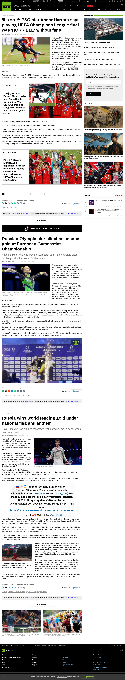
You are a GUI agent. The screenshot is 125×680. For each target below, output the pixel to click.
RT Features (73, 10)
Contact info (96, 665)
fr (17, 645)
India (57, 10)
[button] (42, 361)
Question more (22, 6)
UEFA (17, 208)
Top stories (88, 16)
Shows (111, 10)
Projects (119, 10)
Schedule (65, 662)
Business (49, 10)
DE (14, 1)
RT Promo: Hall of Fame (100, 662)
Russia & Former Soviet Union (23, 10)
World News (39, 10)
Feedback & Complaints (100, 667)
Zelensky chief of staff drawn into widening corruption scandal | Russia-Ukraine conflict (61, 6)
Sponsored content (67, 665)
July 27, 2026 (57, 515)
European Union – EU (16, 395)
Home (4, 15)
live (90, 5)
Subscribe (93, 94)
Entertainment (102, 10)
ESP (7, 1)
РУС (11, 1)
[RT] (36, 1)
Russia (28, 395)
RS (20, 1)
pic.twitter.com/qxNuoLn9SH (56, 510)
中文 (23, 1)
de (14, 645)
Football (25, 194)
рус (11, 645)
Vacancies (96, 669)
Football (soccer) (8, 208)
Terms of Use (97, 655)
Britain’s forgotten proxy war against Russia (100, 130)
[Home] (6, 6)
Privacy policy (97, 657)
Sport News (10, 15)
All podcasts (119, 195)
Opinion (91, 10)
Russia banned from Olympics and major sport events (27, 592)
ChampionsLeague (12, 194)
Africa (64, 10)
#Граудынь (61, 493)
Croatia (4, 395)
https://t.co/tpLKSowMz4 (24, 510)
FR (17, 1)
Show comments (42, 220)
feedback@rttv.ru (72, 213)
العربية (3, 1)
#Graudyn (40, 493)
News (3, 655)
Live (63, 655)
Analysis (83, 10)
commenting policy (21, 213)
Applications (65, 657)
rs (20, 645)
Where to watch (67, 660)
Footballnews (37, 194)
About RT (95, 660)
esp (7, 645)
